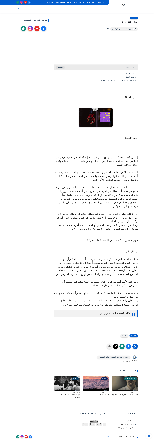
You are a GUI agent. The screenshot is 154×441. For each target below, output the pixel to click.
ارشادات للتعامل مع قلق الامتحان (70, 396)
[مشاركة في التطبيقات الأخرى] (109, 346)
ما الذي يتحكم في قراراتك (126, 428)
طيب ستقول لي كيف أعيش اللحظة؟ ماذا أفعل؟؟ (117, 80)
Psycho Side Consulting (63, 2)
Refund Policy (102, 2)
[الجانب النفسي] (124, 6)
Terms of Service (78, 2)
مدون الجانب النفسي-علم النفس (122, 29)
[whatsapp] (17, 2)
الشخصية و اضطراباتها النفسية (125, 395)
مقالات (134, 18)
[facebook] (29, 2)
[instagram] (21, 2)
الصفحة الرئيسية (129, 420)
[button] (128, 346)
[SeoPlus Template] (136, 436)
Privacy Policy (91, 2)
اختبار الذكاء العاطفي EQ (126, 424)
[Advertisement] (96, 46)
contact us (50, 2)
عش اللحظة (129, 74)
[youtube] (25, 2)
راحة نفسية (104, 395)
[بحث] (17, 8)
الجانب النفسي (112, 437)
